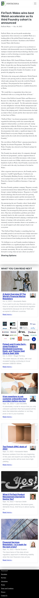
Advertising (4, 581)
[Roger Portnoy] (32, 349)
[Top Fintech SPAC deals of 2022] (19, 433)
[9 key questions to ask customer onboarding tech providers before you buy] (19, 383)
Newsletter (4, 574)
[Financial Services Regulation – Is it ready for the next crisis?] (19, 529)
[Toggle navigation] (35, 3)
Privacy (3, 592)
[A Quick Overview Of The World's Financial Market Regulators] (19, 281)
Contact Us (4, 595)
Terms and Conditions (7, 588)
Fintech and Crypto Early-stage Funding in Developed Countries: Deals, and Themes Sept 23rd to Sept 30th (14, 348)
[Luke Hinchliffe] (32, 399)
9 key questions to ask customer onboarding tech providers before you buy (15, 398)
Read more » (7, 314)
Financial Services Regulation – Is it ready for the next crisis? (15, 544)
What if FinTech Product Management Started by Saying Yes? (14, 496)
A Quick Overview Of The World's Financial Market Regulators (14, 296)
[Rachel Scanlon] (32, 545)
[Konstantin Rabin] (32, 297)
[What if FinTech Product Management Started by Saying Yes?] (19, 481)
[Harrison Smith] (32, 497)
